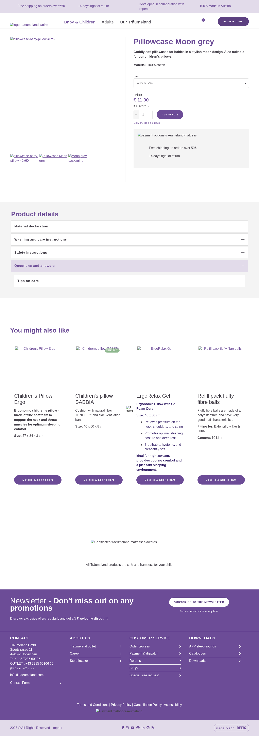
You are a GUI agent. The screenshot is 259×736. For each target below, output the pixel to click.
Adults (108, 22)
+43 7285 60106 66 (39, 663)
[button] (129, 226)
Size (136, 76)
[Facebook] (123, 728)
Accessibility (173, 704)
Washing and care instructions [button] (40, 239)
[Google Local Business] (148, 728)
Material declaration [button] (31, 226)
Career (75, 653)
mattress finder (233, 21)
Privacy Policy (121, 704)
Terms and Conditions (92, 704)
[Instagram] (127, 728)
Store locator (79, 660)
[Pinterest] (138, 728)
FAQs (134, 668)
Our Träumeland (135, 22)
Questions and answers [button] (34, 265)
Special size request (144, 675)
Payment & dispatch (144, 653)
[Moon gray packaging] (82, 168)
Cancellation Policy (148, 704)
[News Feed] (153, 728)
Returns (135, 660)
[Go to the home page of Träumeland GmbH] (35, 25)
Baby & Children (80, 22)
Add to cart (170, 114)
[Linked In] (143, 728)
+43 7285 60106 (28, 659)
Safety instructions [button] (30, 252)
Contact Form (20, 682)
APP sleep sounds (202, 646)
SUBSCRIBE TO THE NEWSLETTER (199, 602)
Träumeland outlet (83, 646)
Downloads (197, 660)
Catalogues (197, 653)
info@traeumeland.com (27, 675)
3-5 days (155, 122)
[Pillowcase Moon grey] (53, 168)
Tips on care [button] (28, 281)
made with (226, 728)
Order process (140, 646)
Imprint (57, 728)
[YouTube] (132, 728)
